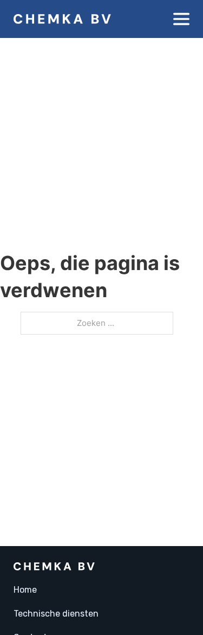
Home (25, 590)
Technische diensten (56, 613)
